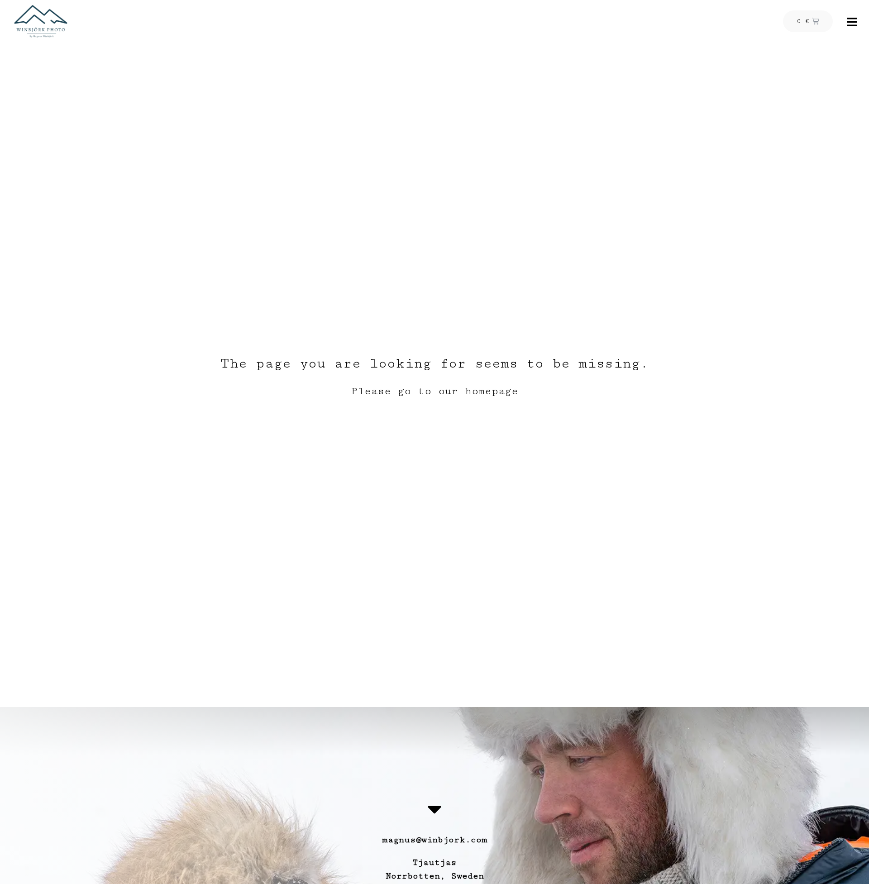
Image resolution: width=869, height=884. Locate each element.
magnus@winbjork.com (434, 840)
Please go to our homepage (434, 391)
